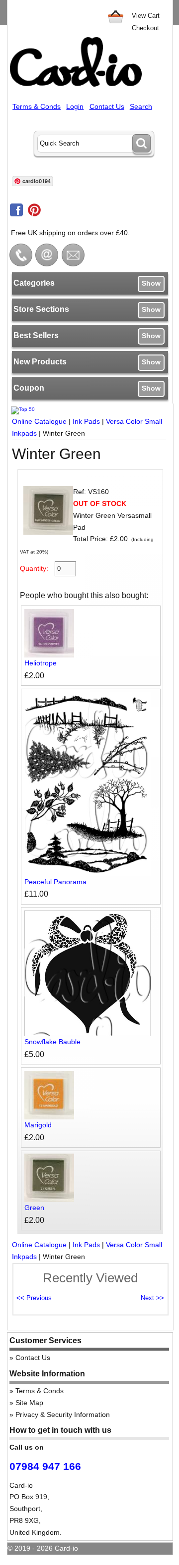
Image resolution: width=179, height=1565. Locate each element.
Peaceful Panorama (55, 882)
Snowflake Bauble (52, 1042)
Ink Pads (86, 421)
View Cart (146, 15)
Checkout (145, 28)
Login (75, 106)
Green (34, 1208)
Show (151, 283)
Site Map (29, 1403)
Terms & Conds (36, 106)
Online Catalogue (39, 421)
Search (141, 106)
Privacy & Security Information (62, 1414)
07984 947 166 (45, 1466)
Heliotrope (40, 663)
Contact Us (107, 106)
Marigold (38, 1125)
